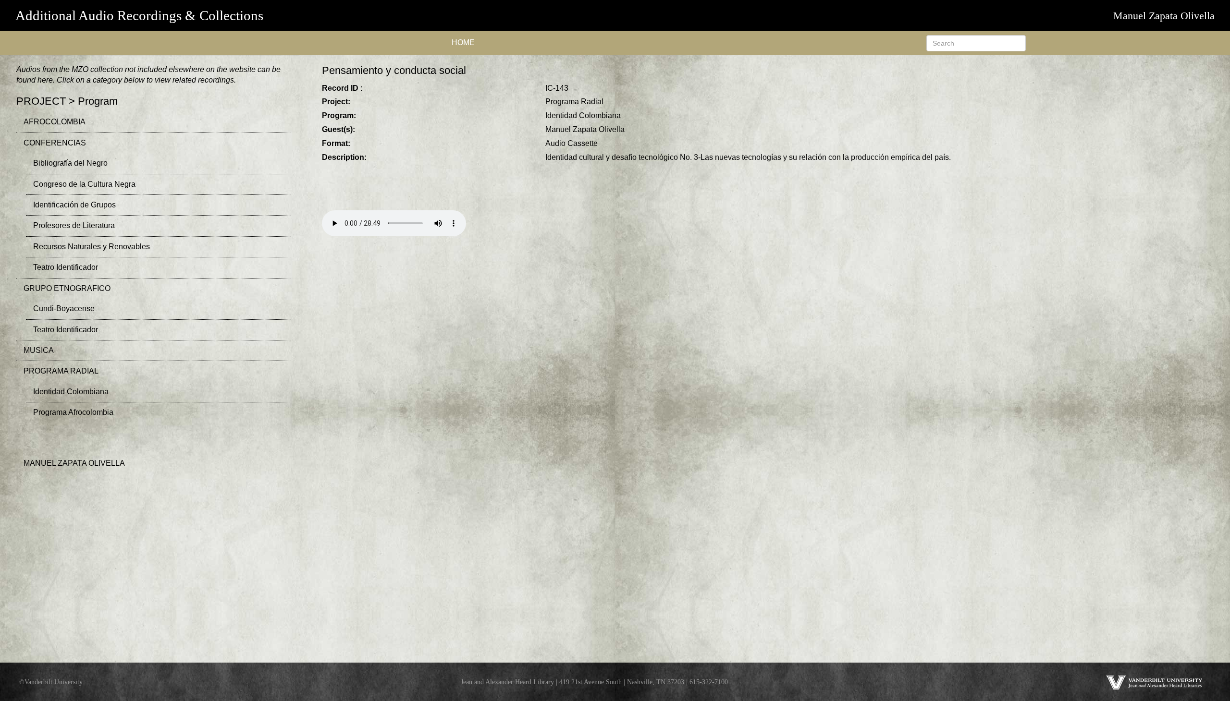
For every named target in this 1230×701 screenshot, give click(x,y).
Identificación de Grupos (74, 205)
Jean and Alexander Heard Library (507, 682)
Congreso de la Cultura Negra (84, 184)
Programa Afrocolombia (73, 412)
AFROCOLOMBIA (55, 122)
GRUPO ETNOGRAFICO (67, 288)
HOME (463, 42)
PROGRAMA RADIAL (61, 371)
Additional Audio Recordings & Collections (139, 15)
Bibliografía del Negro (70, 163)
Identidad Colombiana (71, 391)
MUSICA (39, 350)
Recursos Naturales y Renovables (91, 246)
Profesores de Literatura (74, 225)
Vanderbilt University (54, 682)
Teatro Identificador (65, 267)
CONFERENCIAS (55, 143)
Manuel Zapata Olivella (1164, 16)
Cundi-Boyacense (64, 308)
